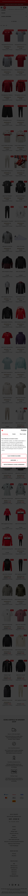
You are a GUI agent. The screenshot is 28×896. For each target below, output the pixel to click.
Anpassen (13, 460)
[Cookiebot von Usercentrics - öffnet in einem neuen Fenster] (21, 430)
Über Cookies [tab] (23, 434)
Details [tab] (14, 434)
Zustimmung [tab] (5, 434)
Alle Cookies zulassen (14, 455)
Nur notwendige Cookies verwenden (14, 464)
